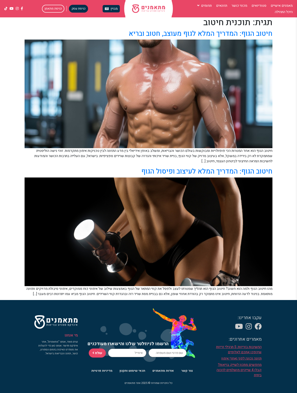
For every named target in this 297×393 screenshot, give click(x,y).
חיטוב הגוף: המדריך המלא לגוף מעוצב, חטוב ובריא (200, 33)
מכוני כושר (239, 5)
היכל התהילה (284, 12)
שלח (98, 353)
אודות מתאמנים (163, 370)
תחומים (206, 5)
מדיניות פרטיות (101, 370)
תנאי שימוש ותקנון (132, 370)
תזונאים (221, 5)
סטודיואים (259, 5)
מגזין (114, 8)
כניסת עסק (78, 8)
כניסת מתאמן (53, 8)
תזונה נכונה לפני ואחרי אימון (241, 358)
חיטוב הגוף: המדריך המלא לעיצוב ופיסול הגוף (206, 171)
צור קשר (187, 370)
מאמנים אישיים (282, 5)
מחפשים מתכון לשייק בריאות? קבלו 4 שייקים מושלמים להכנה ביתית (239, 370)
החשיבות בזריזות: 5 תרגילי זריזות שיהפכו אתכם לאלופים (239, 349)
